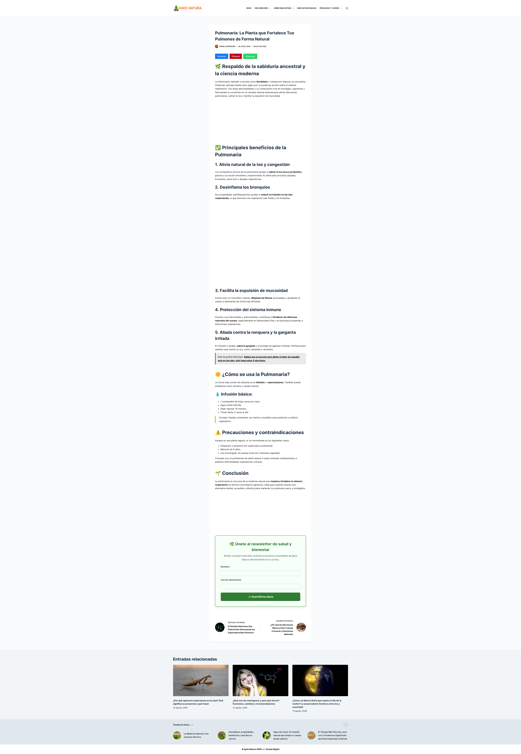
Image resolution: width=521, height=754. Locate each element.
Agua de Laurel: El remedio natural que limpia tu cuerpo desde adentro (287, 735)
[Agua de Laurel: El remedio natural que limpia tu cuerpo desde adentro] (267, 735)
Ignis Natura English (306, 8)
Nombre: (225, 566)
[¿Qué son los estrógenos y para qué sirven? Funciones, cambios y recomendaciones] (260, 680)
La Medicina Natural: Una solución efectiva (196, 735)
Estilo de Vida (260, 46)
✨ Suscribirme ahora (260, 596)
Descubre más (261, 8)
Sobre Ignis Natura (282, 8)
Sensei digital (272, 749)
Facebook (221, 56)
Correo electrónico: (231, 579)
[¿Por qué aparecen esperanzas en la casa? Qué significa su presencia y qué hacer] (201, 680)
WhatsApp (250, 56)
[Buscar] (347, 8)
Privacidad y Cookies (329, 8)
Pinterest (236, 56)
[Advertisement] (260, 118)
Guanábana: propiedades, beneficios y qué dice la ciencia (241, 735)
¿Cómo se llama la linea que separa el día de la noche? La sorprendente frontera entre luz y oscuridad (316, 703)
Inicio (249, 8)
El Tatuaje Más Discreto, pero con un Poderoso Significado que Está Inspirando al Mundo (332, 735)
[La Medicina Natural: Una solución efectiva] (177, 735)
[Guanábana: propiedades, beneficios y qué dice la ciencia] (222, 735)
